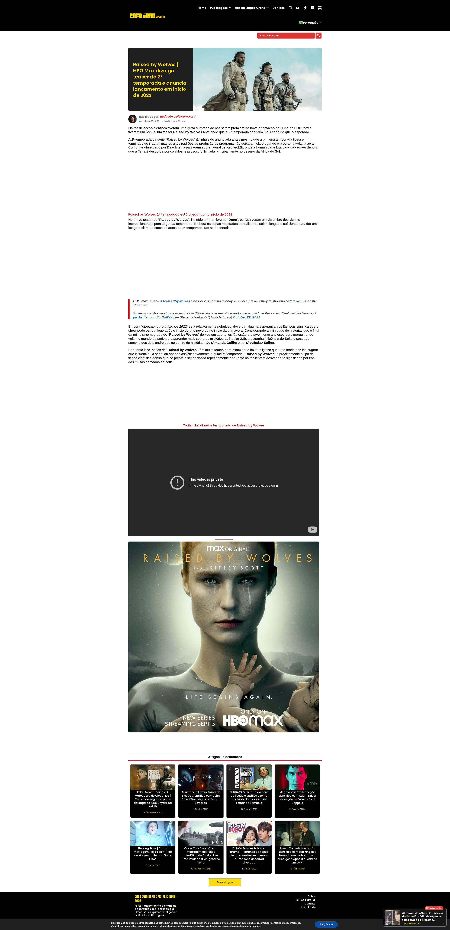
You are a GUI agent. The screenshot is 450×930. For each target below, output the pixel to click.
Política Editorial (305, 900)
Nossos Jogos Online (250, 8)
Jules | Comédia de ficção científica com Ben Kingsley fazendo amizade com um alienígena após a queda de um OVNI (297, 855)
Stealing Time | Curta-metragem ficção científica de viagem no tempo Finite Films (153, 853)
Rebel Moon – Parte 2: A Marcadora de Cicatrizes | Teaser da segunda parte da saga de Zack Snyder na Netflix (153, 799)
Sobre (312, 896)
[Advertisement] (223, 185)
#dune (301, 301)
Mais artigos (225, 882)
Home (202, 8)
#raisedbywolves (176, 301)
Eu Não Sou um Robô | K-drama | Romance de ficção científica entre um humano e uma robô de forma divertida (249, 855)
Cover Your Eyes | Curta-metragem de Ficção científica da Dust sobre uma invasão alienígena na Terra (201, 855)
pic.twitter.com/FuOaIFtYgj (154, 317)
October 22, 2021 (246, 317)
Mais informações (250, 926)
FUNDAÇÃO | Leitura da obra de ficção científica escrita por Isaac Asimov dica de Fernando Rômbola (249, 797)
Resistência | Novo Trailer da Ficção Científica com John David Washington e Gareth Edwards (201, 797)
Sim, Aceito (326, 924)
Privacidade (308, 907)
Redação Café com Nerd (177, 117)
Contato (278, 8)
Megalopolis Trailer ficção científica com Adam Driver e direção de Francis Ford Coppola (297, 797)
